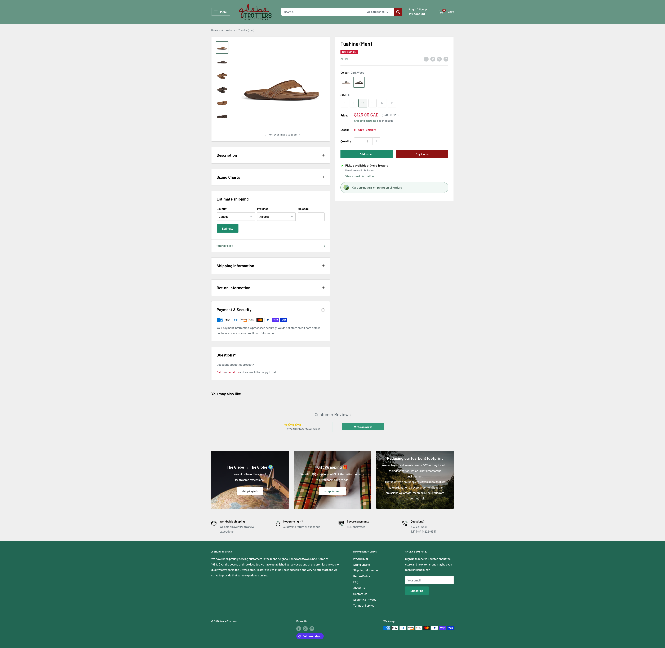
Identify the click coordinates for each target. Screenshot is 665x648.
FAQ (355, 582)
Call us (221, 372)
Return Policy (361, 576)
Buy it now (422, 154)
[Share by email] (446, 59)
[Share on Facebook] (426, 59)
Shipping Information (366, 570)
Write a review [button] (363, 426)
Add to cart (367, 154)
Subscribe (416, 590)
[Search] (398, 12)
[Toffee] (346, 82)
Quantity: (346, 141)
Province (262, 208)
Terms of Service (363, 605)
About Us (359, 588)
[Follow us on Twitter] (305, 628)
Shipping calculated (366, 120)
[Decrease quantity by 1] (358, 141)
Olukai (344, 59)
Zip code (303, 208)
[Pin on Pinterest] (432, 59)
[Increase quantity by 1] (376, 141)
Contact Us (360, 593)
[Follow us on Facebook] (298, 628)
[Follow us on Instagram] (311, 628)
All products (228, 30)
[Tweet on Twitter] (439, 59)
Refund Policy (224, 245)
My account (417, 14)
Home (214, 30)
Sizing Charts (361, 564)
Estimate (227, 228)
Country (222, 208)
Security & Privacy (364, 599)
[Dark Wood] (359, 82)
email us (233, 372)
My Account (360, 558)
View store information (359, 176)
